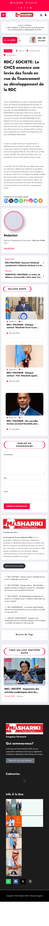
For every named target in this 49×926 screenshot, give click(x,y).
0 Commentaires (11, 55)
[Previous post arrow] (43, 262)
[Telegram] (35, 201)
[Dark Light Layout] (46, 15)
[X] (11, 201)
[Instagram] (31, 201)
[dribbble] (24, 8)
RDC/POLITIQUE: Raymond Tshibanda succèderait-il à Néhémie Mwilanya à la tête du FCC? (24, 264)
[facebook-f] (18, 8)
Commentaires (8, 454)
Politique (8, 51)
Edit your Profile (38, 240)
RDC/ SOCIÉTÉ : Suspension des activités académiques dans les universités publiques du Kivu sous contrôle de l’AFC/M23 (22, 690)
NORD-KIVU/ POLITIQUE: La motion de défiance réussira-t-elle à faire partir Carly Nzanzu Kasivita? (23, 276)
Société (8, 660)
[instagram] (28, 8)
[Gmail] (26, 201)
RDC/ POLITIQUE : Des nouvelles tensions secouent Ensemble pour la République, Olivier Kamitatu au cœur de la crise (22, 423)
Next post (8, 271)
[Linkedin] (16, 201)
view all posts (9, 248)
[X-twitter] (23, 881)
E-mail (6, 491)
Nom (5, 478)
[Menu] (3, 15)
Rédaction (21, 51)
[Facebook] (6, 201)
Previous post (9, 259)
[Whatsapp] (21, 201)
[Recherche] (41, 15)
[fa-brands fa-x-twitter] (21, 8)
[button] (24, 781)
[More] (40, 201)
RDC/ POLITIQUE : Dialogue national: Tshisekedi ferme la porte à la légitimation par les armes (23, 326)
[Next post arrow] (43, 275)
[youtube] (31, 8)
